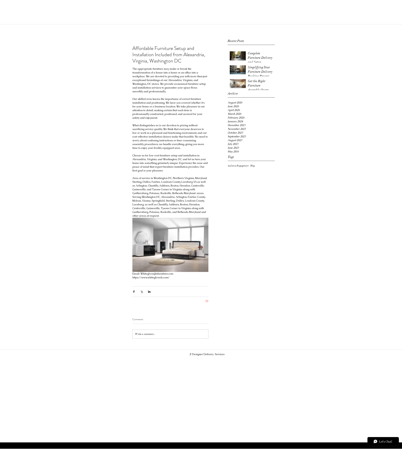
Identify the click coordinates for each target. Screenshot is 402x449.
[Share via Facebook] (133, 291)
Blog (252, 165)
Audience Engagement (238, 165)
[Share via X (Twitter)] (141, 291)
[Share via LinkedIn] (149, 291)
